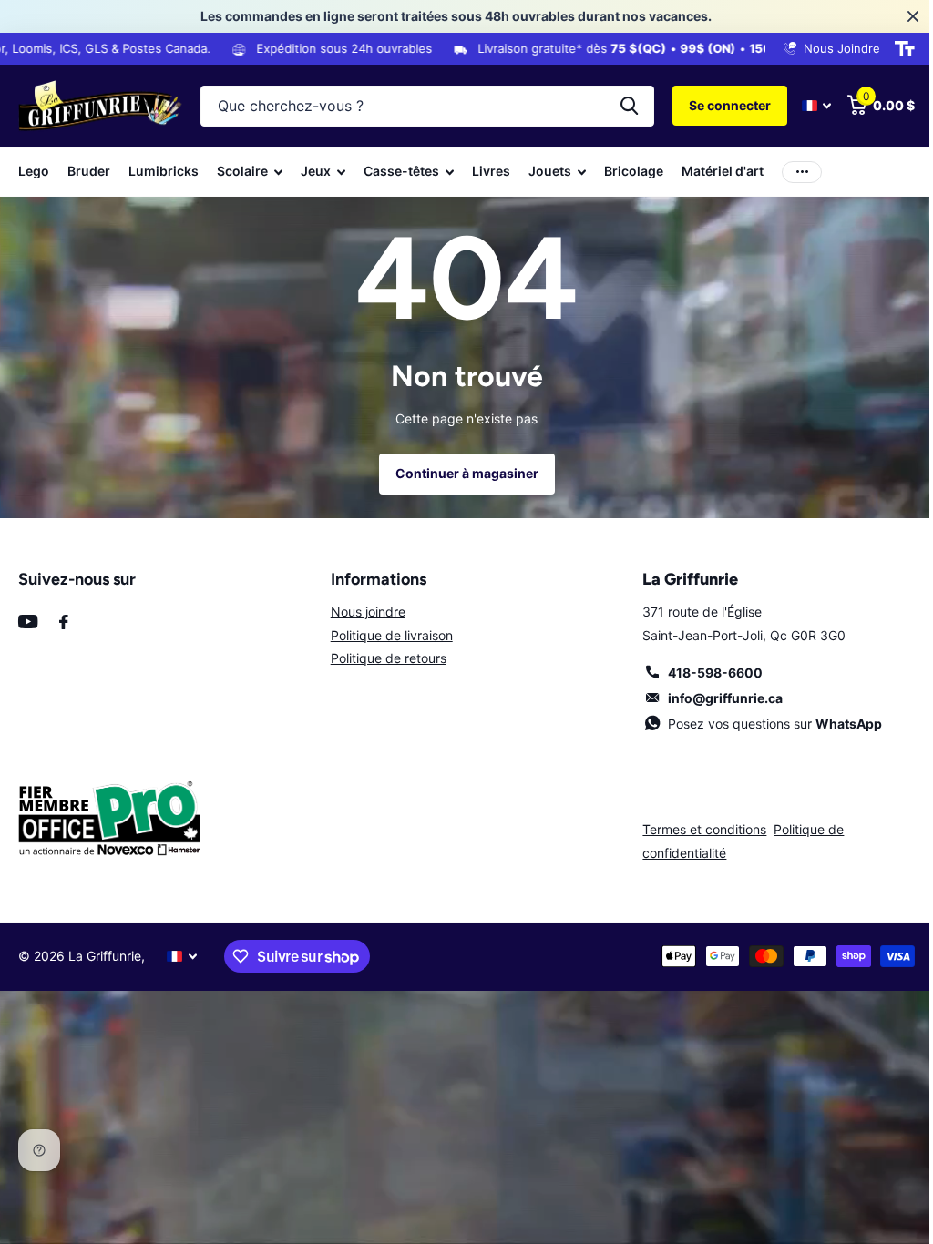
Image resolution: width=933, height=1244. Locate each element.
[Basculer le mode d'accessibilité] (905, 49)
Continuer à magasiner (466, 473)
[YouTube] (27, 621)
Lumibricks (163, 170)
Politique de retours (388, 658)
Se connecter (730, 105)
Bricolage (633, 170)
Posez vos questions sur (775, 723)
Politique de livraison (392, 635)
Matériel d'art (723, 170)
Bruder (88, 170)
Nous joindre (368, 611)
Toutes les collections (249, 172)
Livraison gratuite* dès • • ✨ (618, 48)
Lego (33, 170)
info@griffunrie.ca (725, 698)
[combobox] (427, 106)
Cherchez (629, 106)
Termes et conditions (704, 829)
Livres (491, 170)
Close (913, 16)
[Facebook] (63, 622)
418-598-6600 (715, 672)
